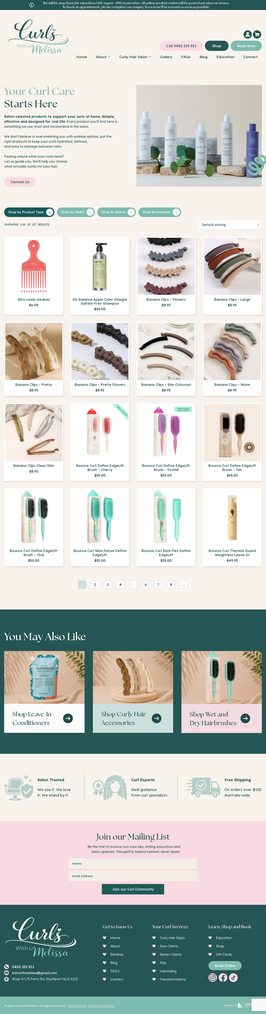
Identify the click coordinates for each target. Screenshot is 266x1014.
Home (81, 57)
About (101, 57)
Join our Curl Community (133, 889)
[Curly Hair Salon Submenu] (151, 57)
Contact (250, 57)
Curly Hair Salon (133, 57)
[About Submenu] (111, 57)
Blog (203, 57)
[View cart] (255, 34)
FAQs (186, 57)
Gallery (166, 57)
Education (225, 57)
